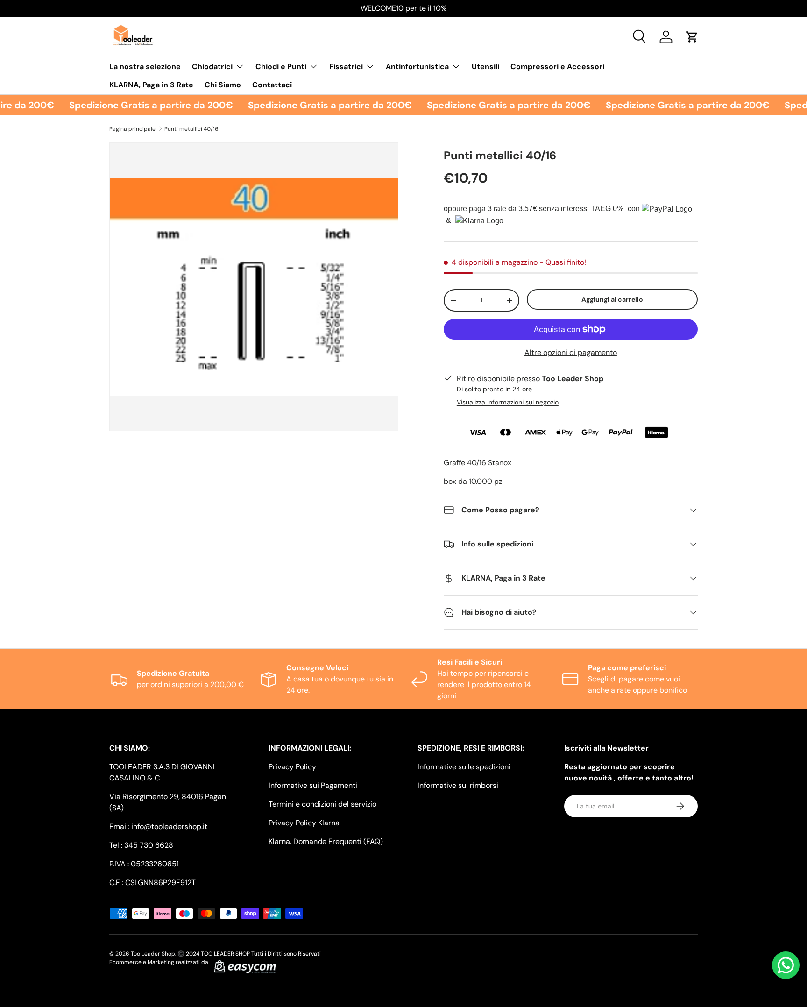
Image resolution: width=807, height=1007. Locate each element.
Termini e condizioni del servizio (322, 804)
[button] (692, 37)
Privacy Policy (292, 767)
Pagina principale (132, 129)
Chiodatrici (212, 66)
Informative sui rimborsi (458, 785)
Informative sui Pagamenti (313, 785)
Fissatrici (346, 66)
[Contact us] (786, 965)
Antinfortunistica (417, 66)
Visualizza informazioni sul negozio (508, 402)
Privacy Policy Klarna (304, 823)
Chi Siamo (223, 85)
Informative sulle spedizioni (464, 767)
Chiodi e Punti (280, 66)
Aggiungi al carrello (612, 299)
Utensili (485, 66)
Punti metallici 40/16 (191, 129)
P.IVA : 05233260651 (144, 864)
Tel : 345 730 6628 (141, 845)
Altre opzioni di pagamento (570, 352)
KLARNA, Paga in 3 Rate (151, 85)
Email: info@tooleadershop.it (158, 826)
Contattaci (272, 85)
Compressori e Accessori (557, 66)
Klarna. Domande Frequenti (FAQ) (326, 841)
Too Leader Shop (153, 953)
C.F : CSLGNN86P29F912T (152, 882)
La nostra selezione (145, 66)
